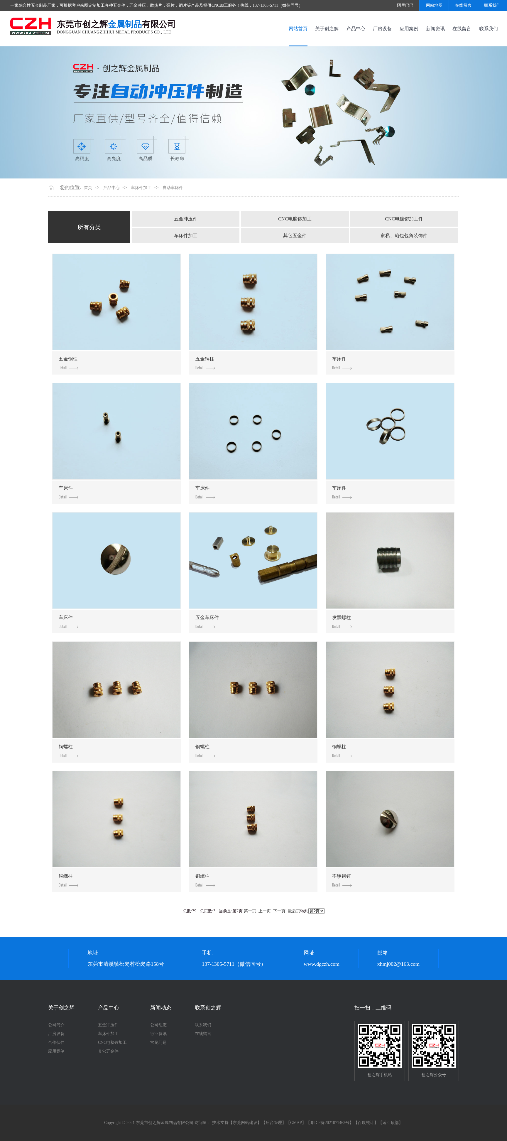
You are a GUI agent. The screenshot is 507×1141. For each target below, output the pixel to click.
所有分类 (89, 227)
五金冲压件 (185, 218)
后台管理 (274, 1122)
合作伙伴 (56, 1042)
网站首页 (298, 28)
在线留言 (463, 5)
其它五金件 (295, 235)
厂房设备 (382, 28)
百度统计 (366, 1122)
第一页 (250, 911)
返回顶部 (390, 1122)
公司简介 (56, 1025)
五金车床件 (207, 617)
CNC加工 (220, 5)
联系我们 (492, 5)
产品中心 (356, 28)
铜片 (183, 5)
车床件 (339, 358)
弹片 (170, 5)
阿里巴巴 (405, 5)
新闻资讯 (435, 28)
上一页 (264, 911)
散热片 (156, 5)
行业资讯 (158, 1034)
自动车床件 (173, 188)
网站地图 (434, 5)
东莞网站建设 (245, 1122)
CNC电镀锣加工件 (404, 218)
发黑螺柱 (341, 617)
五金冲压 (137, 5)
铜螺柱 (66, 746)
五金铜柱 (68, 358)
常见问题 (158, 1042)
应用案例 (409, 28)
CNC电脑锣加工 (295, 218)
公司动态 (158, 1025)
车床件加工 (141, 188)
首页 (88, 188)
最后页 (294, 911)
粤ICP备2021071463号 (329, 1122)
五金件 (119, 5)
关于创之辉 (327, 28)
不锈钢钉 (341, 876)
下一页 (279, 911)
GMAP (296, 1122)
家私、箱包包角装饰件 (404, 235)
